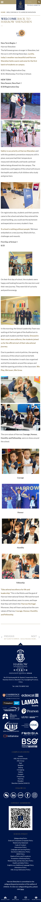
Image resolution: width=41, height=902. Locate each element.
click (20, 889)
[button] (2, 2)
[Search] (39, 2)
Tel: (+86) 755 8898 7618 (20, 686)
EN (30, 5)
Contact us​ (36, 5)
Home (3, 12)
